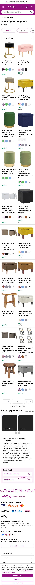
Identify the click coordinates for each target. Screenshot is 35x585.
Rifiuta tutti (17, 579)
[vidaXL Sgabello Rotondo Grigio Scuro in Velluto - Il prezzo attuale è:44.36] (9, 85)
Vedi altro (5, 462)
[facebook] (3, 535)
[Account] (22, 7)
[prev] (9, 402)
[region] (17, 574)
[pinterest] (9, 535)
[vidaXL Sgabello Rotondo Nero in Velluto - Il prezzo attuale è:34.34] (9, 50)
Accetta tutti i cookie (17, 575)
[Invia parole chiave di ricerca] (31, 12)
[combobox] (17, 12)
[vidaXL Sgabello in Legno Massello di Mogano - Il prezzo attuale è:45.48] (9, 370)
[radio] (3, 69)
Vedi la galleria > (29, 411)
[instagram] (6, 535)
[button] (9, 423)
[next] (26, 402)
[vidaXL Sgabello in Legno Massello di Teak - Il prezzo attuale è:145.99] (9, 301)
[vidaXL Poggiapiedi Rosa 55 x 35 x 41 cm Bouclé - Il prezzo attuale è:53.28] (26, 50)
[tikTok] (13, 535)
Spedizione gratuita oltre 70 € (17, 2)
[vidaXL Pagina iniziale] (11, 7)
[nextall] (30, 402)
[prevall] (5, 402)
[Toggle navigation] (3, 7)
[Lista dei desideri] (27, 7)
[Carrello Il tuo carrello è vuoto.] (31, 7)
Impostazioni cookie (17, 583)
